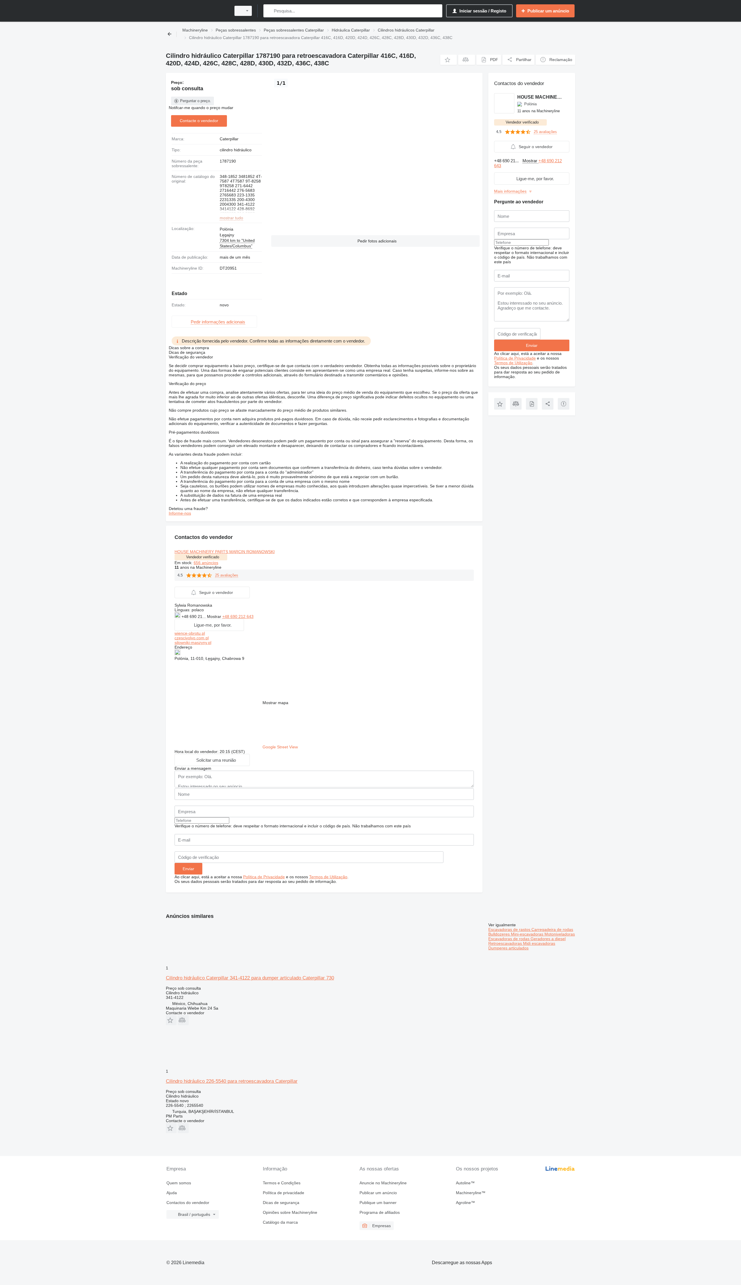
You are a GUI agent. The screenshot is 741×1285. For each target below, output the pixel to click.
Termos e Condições (281, 1183)
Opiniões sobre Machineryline (290, 1212)
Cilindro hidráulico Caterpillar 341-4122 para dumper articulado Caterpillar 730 (250, 978)
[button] (448, 60)
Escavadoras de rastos (509, 929)
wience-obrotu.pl (190, 633)
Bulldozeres (499, 934)
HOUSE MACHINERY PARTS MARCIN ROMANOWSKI (225, 551)
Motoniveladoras (559, 934)
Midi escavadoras (539, 943)
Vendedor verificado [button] (202, 557)
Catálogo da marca (280, 1222)
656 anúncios (206, 562)
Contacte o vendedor (199, 120)
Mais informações (510, 191)
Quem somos (178, 1183)
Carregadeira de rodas (552, 929)
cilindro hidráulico (236, 150)
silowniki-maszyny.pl (193, 642)
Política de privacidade (283, 1192)
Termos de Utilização (328, 877)
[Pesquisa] (269, 10)
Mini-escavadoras (527, 934)
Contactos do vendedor (187, 1202)
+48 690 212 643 (238, 616)
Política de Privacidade (264, 877)
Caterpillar (229, 139)
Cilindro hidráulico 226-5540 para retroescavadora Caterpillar (232, 1081)
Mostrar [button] (214, 616)
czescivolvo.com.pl (192, 638)
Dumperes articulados (508, 948)
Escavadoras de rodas (509, 938)
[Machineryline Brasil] (196, 10)
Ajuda (171, 1192)
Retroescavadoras (505, 943)
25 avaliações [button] (226, 575)
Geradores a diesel (548, 938)
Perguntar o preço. (195, 101)
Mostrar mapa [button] (275, 702)
